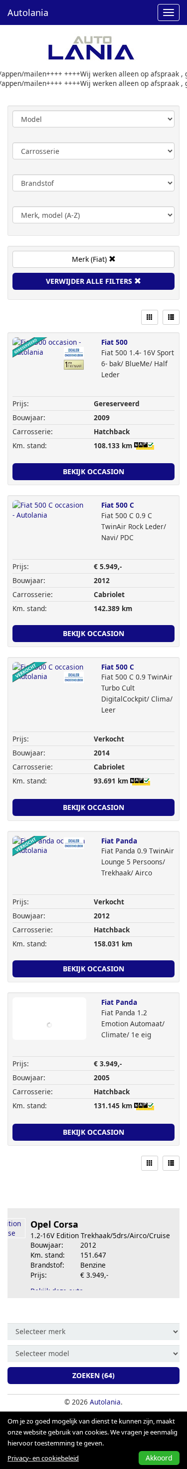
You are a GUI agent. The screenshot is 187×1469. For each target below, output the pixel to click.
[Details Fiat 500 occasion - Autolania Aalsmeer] (49, 358)
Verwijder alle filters (90, 281)
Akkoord (159, 1458)
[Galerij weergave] (149, 317)
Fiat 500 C (117, 505)
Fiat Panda (119, 840)
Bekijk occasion (93, 471)
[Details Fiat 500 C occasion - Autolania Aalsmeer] (49, 521)
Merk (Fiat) (90, 259)
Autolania (27, 12)
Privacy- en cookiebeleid (43, 1458)
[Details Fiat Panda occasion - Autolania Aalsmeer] (49, 857)
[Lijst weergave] (171, 317)
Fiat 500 (114, 342)
